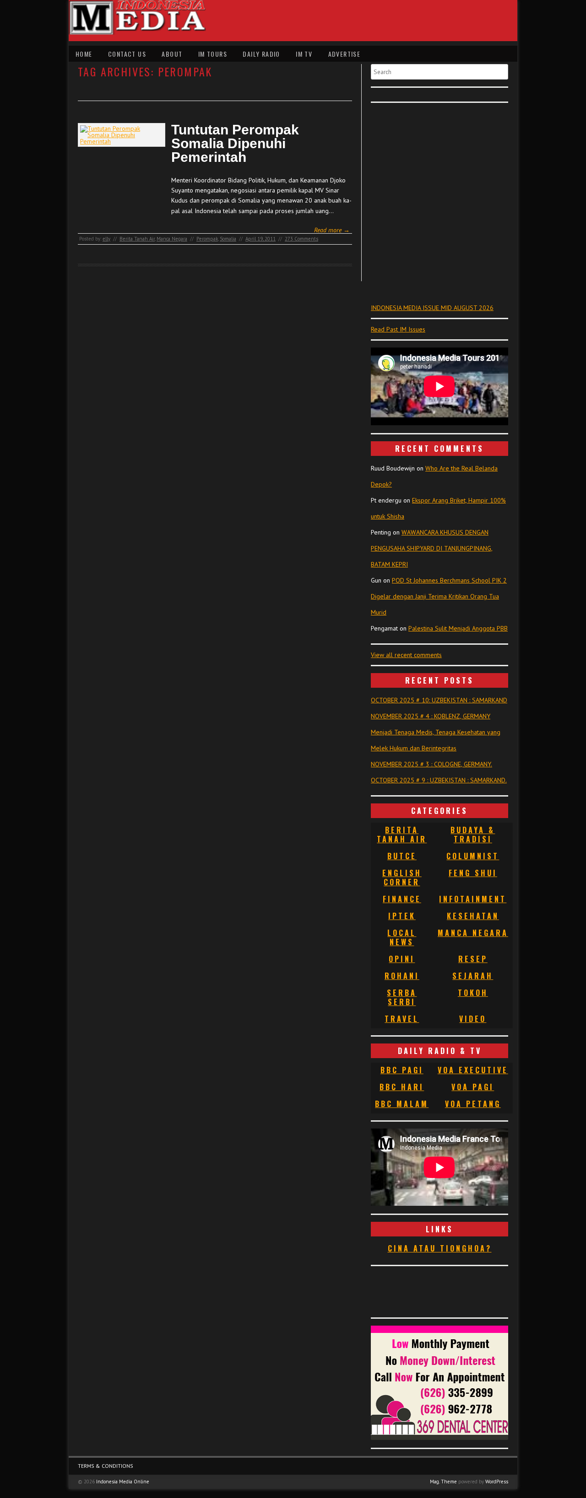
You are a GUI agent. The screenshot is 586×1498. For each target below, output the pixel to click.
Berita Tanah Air (137, 238)
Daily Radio (261, 54)
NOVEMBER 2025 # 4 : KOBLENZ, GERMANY (430, 716)
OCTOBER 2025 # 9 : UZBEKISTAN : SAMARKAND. (439, 780)
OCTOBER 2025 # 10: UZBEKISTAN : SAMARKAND (439, 700)
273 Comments (301, 238)
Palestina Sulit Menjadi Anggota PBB (458, 628)
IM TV (304, 54)
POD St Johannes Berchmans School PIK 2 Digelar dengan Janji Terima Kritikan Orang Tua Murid (439, 596)
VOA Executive (473, 1070)
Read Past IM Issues (398, 329)
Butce (402, 856)
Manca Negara (172, 238)
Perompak (207, 238)
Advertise (344, 54)
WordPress (496, 1481)
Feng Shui (473, 872)
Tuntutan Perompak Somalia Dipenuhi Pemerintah (235, 143)
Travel (402, 1018)
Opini (402, 958)
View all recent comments (406, 655)
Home (84, 54)
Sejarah (472, 975)
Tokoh (473, 992)
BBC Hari (402, 1086)
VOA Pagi (472, 1086)
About (172, 54)
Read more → (332, 230)
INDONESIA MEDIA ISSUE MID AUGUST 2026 (432, 308)
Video (472, 1018)
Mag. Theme (443, 1481)
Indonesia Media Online (122, 1481)
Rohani (402, 975)
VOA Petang (473, 1103)
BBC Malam (402, 1103)
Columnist (472, 856)
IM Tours (212, 54)
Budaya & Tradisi (472, 834)
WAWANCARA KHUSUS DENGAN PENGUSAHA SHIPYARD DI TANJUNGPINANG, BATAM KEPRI (432, 548)
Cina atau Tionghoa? (440, 1248)
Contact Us (127, 54)
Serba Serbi (402, 997)
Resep (473, 958)
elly (106, 238)
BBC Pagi (401, 1070)
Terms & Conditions (105, 1465)
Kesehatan (473, 915)
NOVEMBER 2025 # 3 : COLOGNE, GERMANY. (431, 764)
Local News (401, 937)
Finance (402, 898)
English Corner (402, 877)
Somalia (228, 238)
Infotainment (472, 898)
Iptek (402, 915)
